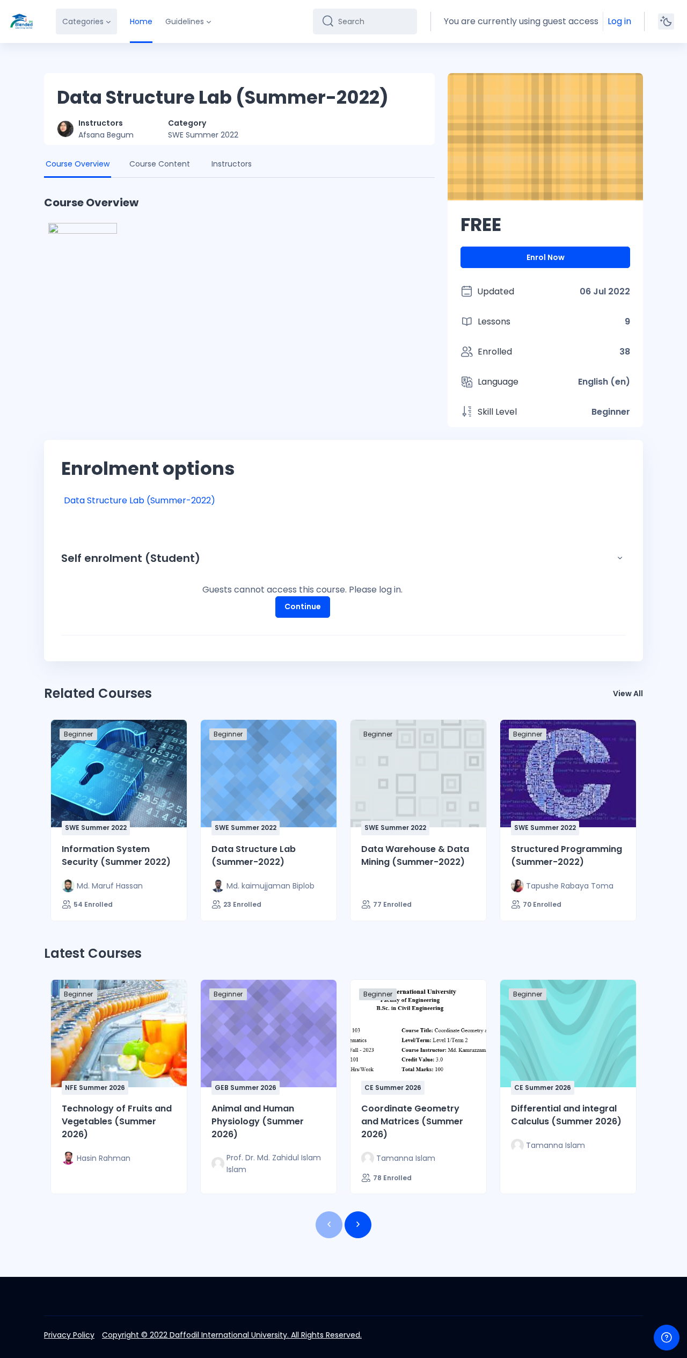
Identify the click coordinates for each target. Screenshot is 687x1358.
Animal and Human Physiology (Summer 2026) (257, 1121)
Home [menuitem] (141, 21)
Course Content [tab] (159, 163)
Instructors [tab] (231, 163)
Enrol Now (546, 257)
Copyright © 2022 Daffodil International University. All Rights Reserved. (232, 1335)
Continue (302, 606)
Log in (619, 21)
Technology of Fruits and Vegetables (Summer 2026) (117, 1121)
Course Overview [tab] (77, 163)
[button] (620, 558)
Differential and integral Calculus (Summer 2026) (566, 1115)
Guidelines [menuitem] (184, 21)
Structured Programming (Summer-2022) (566, 855)
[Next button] (358, 1224)
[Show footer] (666, 1337)
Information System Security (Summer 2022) (116, 855)
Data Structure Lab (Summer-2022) (139, 500)
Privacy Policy (69, 1335)
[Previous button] (329, 1224)
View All (628, 693)
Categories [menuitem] (83, 21)
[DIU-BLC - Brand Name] (21, 21)
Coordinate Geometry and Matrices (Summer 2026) (412, 1121)
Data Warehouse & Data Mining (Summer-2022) (415, 855)
